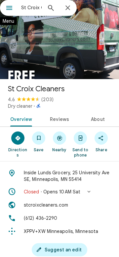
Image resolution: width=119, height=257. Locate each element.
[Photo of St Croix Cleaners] (59, 39)
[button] (59, 191)
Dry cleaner (20, 106)
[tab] (20, 119)
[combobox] (31, 8)
